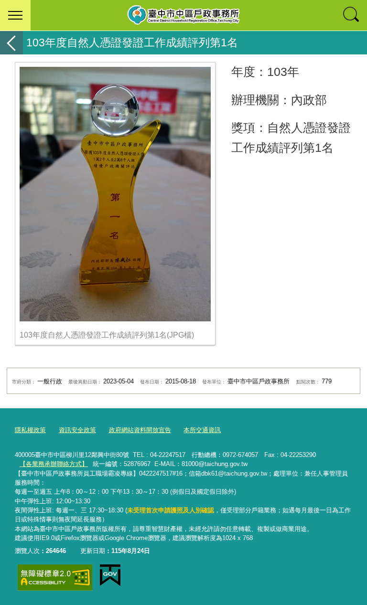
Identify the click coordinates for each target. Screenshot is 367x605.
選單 (15, 15)
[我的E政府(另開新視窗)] (110, 575)
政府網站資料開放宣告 (140, 430)
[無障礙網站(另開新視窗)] (55, 577)
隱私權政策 (30, 430)
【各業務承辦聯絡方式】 (54, 463)
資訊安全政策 (77, 430)
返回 (11, 42)
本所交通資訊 (202, 430)
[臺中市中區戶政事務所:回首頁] (183, 15)
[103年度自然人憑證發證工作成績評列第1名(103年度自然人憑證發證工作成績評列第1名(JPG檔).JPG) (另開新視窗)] (115, 194)
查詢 (351, 15)
